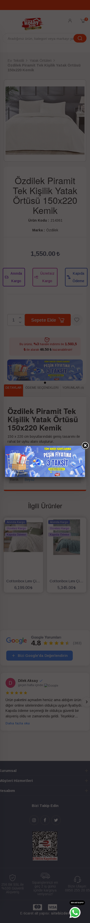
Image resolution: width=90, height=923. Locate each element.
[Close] (85, 445)
